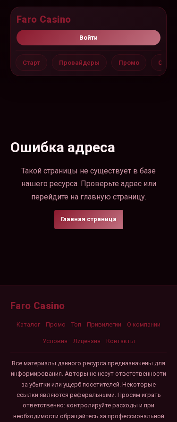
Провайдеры (79, 62)
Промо (128, 62)
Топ (76, 324)
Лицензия (87, 340)
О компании (143, 324)
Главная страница (89, 219)
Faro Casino (44, 19)
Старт (31, 62)
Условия (54, 340)
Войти (88, 37)
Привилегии (104, 324)
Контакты (120, 340)
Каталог (28, 324)
